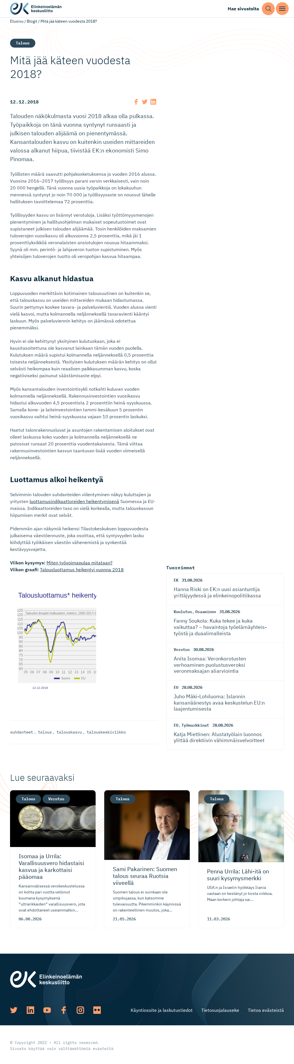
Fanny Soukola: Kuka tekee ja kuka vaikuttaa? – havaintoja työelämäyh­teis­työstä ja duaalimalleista (220, 626)
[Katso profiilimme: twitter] (13, 1010)
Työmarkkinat (195, 725)
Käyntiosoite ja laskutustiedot (162, 1010)
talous (45, 732)
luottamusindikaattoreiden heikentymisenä (74, 501)
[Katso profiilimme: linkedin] (30, 1010)
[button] (268, 8)
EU (176, 687)
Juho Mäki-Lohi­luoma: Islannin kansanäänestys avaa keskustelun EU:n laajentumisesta (219, 702)
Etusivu (17, 21)
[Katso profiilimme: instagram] (80, 1010)
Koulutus (183, 611)
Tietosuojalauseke (220, 1010)
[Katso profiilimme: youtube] (47, 1010)
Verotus (182, 649)
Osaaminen (205, 611)
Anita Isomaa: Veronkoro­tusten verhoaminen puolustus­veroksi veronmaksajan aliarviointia (210, 664)
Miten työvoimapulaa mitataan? (80, 563)
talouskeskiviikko (106, 732)
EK (176, 580)
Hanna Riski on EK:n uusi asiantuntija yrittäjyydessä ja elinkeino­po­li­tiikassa (217, 592)
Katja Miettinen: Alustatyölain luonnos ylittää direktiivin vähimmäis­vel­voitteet (219, 737)
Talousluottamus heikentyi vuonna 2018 (82, 569)
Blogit (32, 21)
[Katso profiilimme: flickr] (97, 1010)
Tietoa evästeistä (266, 1010)
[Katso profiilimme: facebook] (63, 1010)
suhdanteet (21, 732)
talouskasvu (69, 732)
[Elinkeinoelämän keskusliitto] (46, 979)
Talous (23, 43)
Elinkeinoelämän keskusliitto (36, 8)
